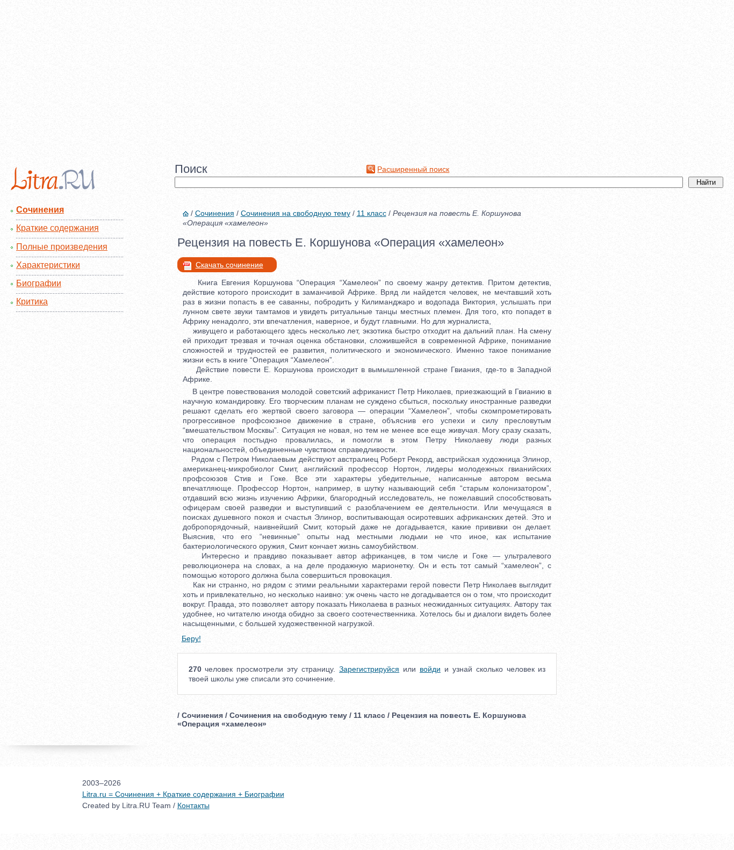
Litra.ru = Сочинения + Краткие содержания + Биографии (183, 794)
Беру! (191, 638)
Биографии (38, 283)
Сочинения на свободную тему (295, 213)
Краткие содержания (57, 228)
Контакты (193, 805)
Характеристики (48, 265)
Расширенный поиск (413, 169)
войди (430, 669)
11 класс (371, 213)
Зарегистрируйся (369, 669)
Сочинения (40, 209)
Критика (32, 301)
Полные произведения (61, 246)
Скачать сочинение (229, 264)
